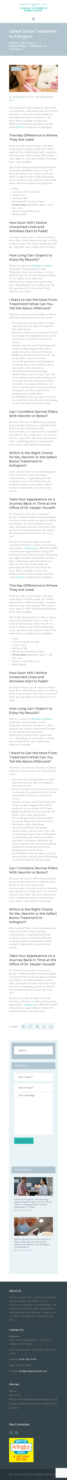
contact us (30, 548)
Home (13, 42)
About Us (14, 1395)
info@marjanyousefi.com (33, 1371)
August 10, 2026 (24, 1210)
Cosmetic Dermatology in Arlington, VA (33, 1403)
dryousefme (46, 97)
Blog (16, 68)
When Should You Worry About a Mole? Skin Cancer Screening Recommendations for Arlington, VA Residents (32, 1243)
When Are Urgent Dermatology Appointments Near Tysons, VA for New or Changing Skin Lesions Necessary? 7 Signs (33, 1203)
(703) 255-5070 (27, 1359)
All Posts (27, 42)
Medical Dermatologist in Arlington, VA (33, 1399)
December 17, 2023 (23, 97)
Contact (14, 1407)
